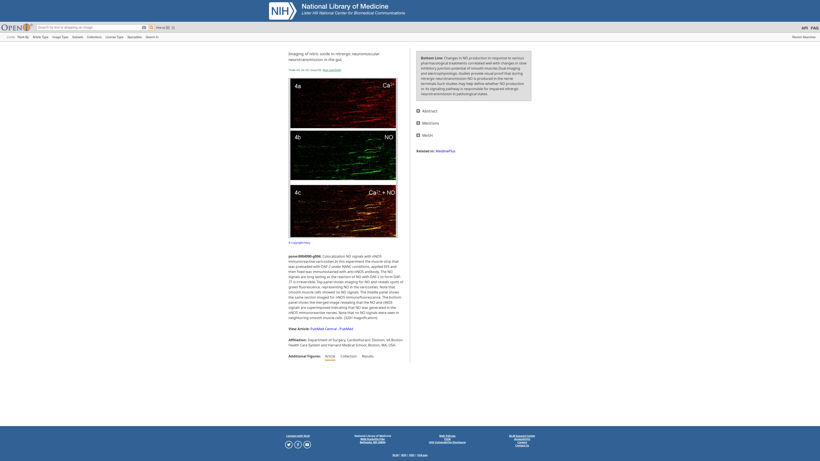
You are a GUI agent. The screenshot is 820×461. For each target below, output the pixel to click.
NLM (395, 455)
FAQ (815, 28)
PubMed (346, 329)
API (804, 28)
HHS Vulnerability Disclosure (447, 442)
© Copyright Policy (299, 243)
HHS (411, 455)
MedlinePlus (445, 151)
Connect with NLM (298, 436)
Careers (522, 442)
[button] (23, 37)
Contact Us (522, 445)
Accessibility (522, 439)
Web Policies (447, 436)
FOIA (447, 439)
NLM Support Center (522, 436)
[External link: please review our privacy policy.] (289, 444)
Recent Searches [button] (804, 37)
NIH (403, 455)
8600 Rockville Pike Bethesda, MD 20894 (372, 440)
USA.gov (422, 455)
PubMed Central (323, 329)
